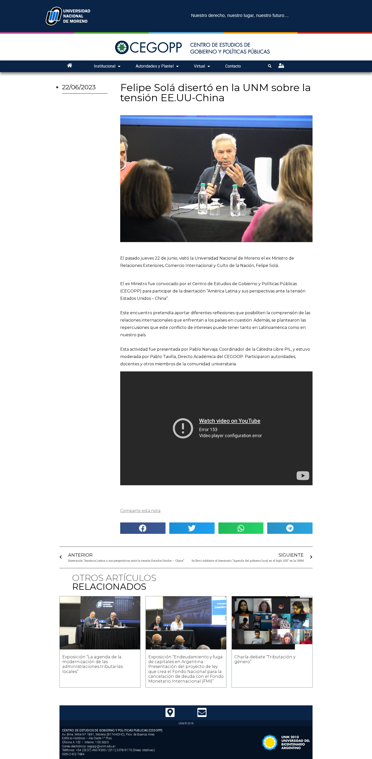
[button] (143, 528)
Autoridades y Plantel (155, 66)
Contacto (233, 66)
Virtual (199, 66)
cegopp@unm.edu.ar (101, 746)
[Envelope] (201, 712)
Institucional (104, 66)
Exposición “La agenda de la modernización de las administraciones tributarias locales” (92, 664)
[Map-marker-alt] (170, 712)
